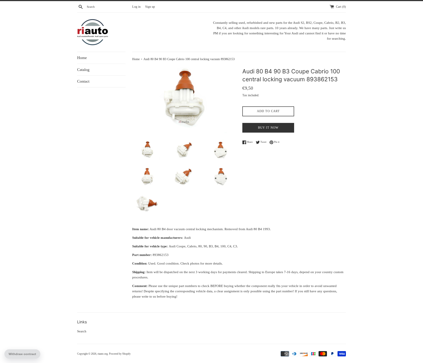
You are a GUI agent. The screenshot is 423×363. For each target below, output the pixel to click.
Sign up (150, 6)
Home (82, 58)
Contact (83, 81)
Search (81, 331)
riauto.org (103, 353)
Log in (136, 6)
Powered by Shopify (120, 353)
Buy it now (268, 127)
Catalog (83, 69)
